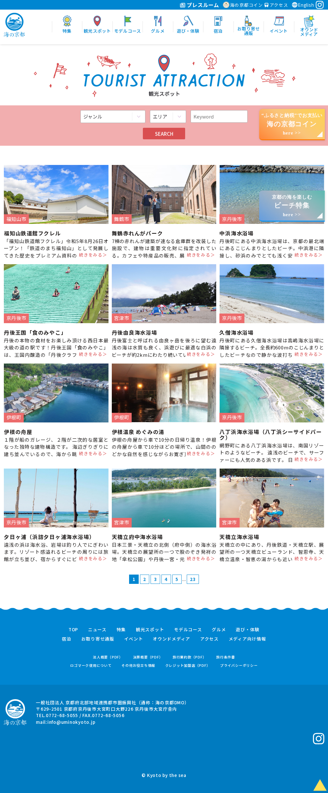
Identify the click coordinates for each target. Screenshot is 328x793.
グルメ (219, 629)
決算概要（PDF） (148, 657)
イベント (133, 639)
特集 (121, 629)
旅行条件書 (225, 657)
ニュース (97, 629)
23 (193, 579)
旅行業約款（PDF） (190, 657)
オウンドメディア (171, 639)
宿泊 (66, 639)
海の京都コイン (246, 5)
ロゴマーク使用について (90, 665)
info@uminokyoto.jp (71, 722)
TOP (73, 629)
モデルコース (188, 629)
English (306, 5)
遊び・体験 (247, 629)
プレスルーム (202, 5)
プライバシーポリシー (239, 665)
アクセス (278, 5)
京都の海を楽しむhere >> (292, 205)
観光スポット (150, 629)
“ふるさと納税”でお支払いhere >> (292, 124)
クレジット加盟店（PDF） (187, 665)
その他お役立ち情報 (138, 665)
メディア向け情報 (247, 639)
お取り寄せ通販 (97, 639)
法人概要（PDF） (108, 657)
